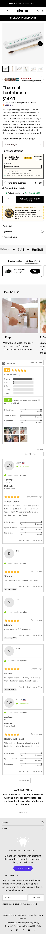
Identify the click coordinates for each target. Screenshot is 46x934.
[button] (23, 103)
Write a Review (36, 362)
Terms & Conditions (16, 923)
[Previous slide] (5, 43)
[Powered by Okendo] (8, 363)
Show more (21, 780)
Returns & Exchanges (14, 926)
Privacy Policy (32, 923)
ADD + (35, 271)
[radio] (23, 166)
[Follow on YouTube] (29, 930)
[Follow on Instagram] (17, 930)
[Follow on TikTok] (35, 930)
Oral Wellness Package (19, 269)
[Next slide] (40, 43)
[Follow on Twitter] (11, 930)
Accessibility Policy (33, 926)
